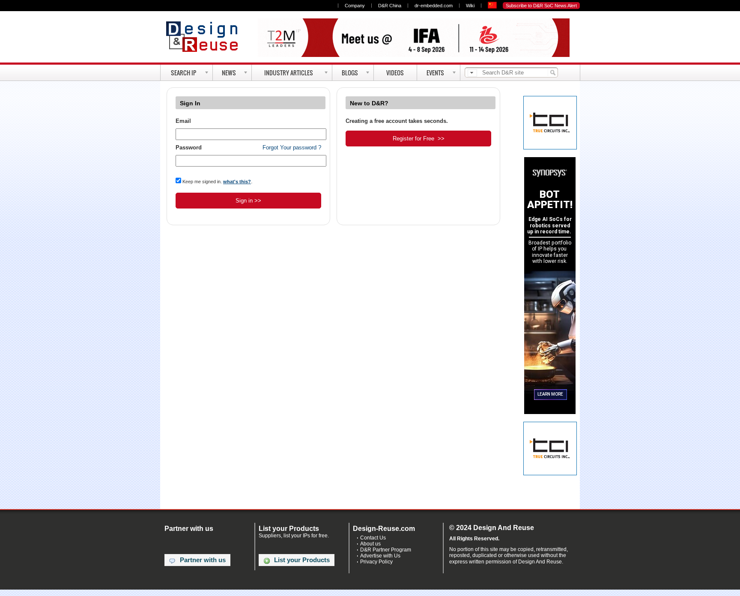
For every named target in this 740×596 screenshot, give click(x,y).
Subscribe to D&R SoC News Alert (541, 5)
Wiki (470, 5)
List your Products (302, 560)
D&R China (389, 5)
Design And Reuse (206, 36)
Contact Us (373, 538)
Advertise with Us (380, 556)
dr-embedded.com (434, 5)
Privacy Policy (376, 562)
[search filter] (472, 73)
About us (370, 544)
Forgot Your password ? (292, 147)
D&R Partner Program (385, 550)
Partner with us (203, 560)
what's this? (237, 181)
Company (355, 5)
